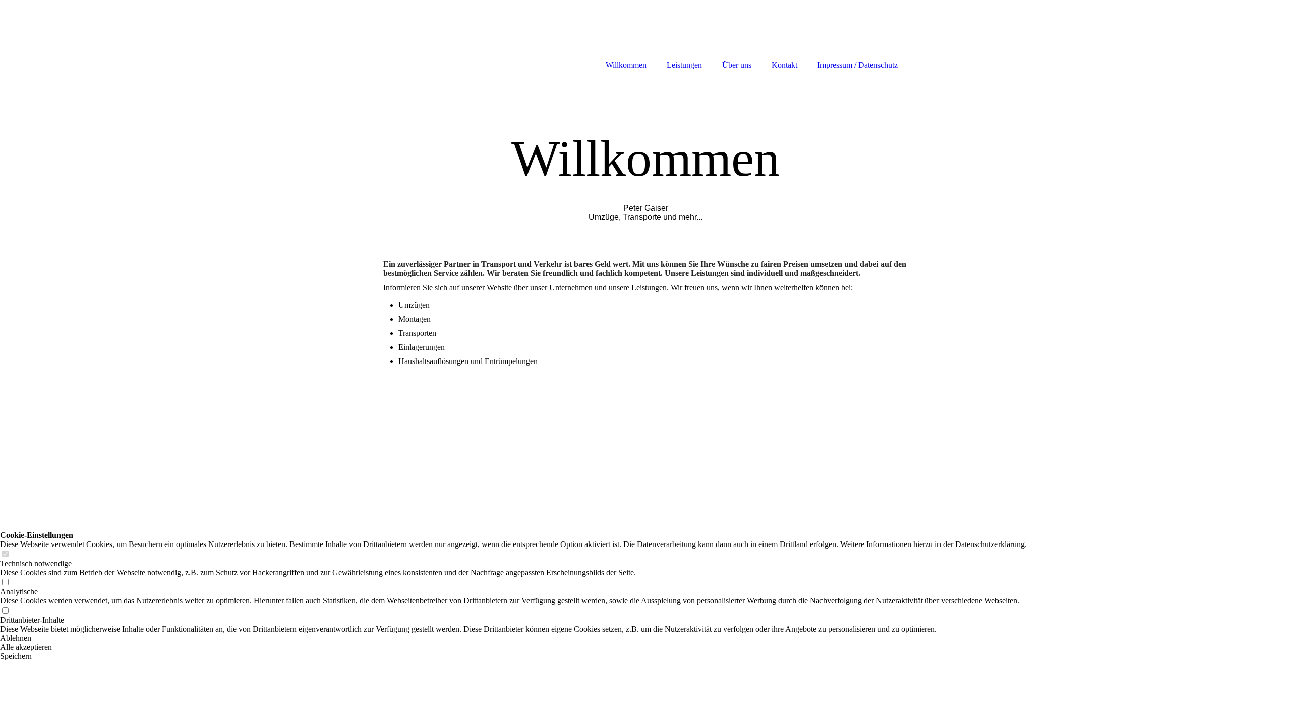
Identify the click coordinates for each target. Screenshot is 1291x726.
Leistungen (684, 64)
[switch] (5, 554)
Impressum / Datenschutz (857, 64)
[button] (513, 638)
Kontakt (784, 64)
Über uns (736, 64)
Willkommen (626, 64)
